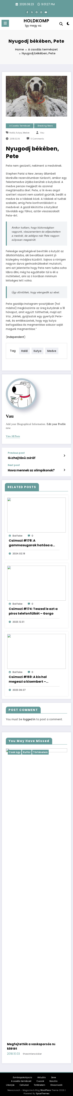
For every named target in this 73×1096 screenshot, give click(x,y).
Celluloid (24, 1080)
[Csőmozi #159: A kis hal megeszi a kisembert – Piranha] (36, 651)
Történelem (62, 752)
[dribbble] (36, 12)
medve (26, 132)
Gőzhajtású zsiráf (21, 458)
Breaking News (45, 125)
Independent (15, 337)
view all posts (13, 436)
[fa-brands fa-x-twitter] (32, 12)
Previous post (16, 453)
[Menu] (5, 23)
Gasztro (53, 1076)
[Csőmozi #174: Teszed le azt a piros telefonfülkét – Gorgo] (36, 583)
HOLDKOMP (36, 21)
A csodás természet (19, 125)
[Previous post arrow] (64, 455)
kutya (19, 132)
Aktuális (41, 1073)
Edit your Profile (56, 424)
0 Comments (37, 138)
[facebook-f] (27, 12)
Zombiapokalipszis (22, 1073)
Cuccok (40, 1076)
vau (42, 132)
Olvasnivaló (56, 1080)
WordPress (45, 1085)
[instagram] (41, 12)
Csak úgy (37, 752)
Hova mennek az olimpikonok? (31, 470)
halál (12, 132)
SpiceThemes (42, 1089)
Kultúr (49, 752)
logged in (29, 719)
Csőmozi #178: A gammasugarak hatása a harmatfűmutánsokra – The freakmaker (32, 543)
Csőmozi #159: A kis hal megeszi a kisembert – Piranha (28, 679)
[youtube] (46, 12)
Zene (53, 1073)
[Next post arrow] (64, 470)
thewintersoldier (56, 1049)
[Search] (61, 24)
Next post (14, 465)
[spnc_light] (68, 24)
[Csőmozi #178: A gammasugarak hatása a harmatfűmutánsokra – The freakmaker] (36, 514)
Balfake (17, 535)
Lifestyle (10, 1080)
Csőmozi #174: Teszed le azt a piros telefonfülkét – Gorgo (33, 611)
